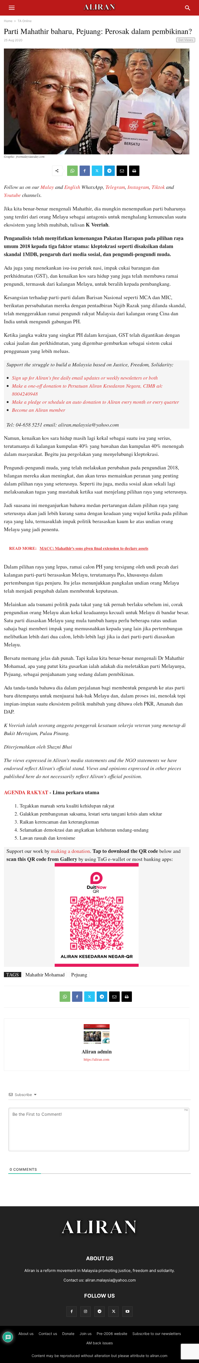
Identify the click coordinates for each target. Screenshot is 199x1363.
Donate (68, 1333)
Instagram (138, 186)
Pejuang (79, 974)
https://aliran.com (96, 1059)
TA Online (25, 21)
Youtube (12, 194)
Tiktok (158, 186)
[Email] (122, 171)
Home (8, 21)
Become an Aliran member (38, 410)
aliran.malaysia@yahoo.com (110, 1280)
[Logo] (99, 1242)
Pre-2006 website (112, 1333)
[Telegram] (109, 171)
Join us (85, 1333)
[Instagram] (85, 1311)
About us (25, 1333)
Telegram (115, 186)
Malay (47, 186)
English (72, 186)
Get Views (185, 40)
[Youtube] (127, 1311)
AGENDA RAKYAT (26, 792)
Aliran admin (97, 1051)
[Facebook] (85, 171)
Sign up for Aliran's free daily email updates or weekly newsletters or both (85, 377)
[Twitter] (97, 171)
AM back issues (99, 1343)
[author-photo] (97, 1042)
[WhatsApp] (72, 171)
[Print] (134, 171)
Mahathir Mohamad (45, 974)
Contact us (48, 1333)
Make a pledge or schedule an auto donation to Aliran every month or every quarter (95, 402)
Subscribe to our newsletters (156, 1333)
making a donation (70, 850)
